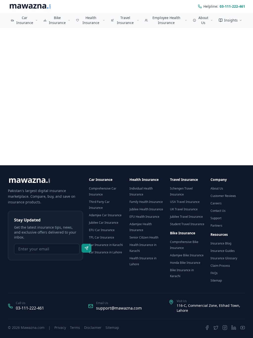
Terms (75, 327)
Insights (231, 20)
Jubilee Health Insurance (146, 209)
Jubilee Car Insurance (103, 222)
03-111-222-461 (30, 308)
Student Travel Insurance (187, 224)
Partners (216, 225)
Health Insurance (91, 20)
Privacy (60, 327)
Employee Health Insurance (166, 20)
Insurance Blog (221, 243)
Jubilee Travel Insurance (186, 217)
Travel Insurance (125, 20)
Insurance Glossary (224, 258)
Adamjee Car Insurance (105, 215)
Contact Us (218, 211)
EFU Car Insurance (102, 230)
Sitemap (216, 280)
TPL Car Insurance (101, 237)
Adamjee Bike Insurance (187, 255)
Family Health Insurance (146, 202)
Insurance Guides (223, 251)
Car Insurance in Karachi (106, 245)
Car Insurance (24, 20)
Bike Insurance (57, 20)
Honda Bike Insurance (185, 263)
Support (216, 218)
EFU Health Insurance (144, 217)
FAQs (214, 273)
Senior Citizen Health (143, 237)
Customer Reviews (223, 196)
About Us (203, 20)
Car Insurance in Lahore (105, 252)
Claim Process (220, 266)
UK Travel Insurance (184, 209)
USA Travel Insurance (185, 202)
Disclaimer (93, 327)
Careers (216, 203)
